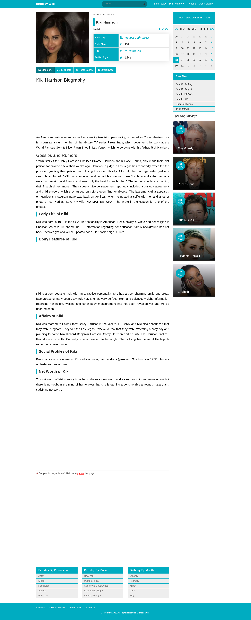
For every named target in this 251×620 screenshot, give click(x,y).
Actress (42, 590)
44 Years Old (132, 50)
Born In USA (182, 99)
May (132, 595)
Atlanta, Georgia (92, 595)
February (134, 581)
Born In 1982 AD (184, 94)
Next (207, 17)
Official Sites (106, 70)
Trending (191, 3)
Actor (41, 576)
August (129, 37)
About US (40, 607)
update (80, 473)
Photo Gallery (85, 70)
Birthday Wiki (45, 3)
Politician (43, 595)
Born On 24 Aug (184, 84)
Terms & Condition (56, 607)
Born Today (160, 3)
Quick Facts (64, 70)
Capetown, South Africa (96, 586)
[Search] (144, 4)
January (134, 576)
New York (89, 576)
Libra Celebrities (184, 104)
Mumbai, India (91, 581)
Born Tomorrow (176, 3)
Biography (46, 70)
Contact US (90, 607)
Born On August (184, 89)
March (133, 586)
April (132, 590)
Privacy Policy (75, 607)
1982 (145, 37)
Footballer (43, 586)
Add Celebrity (206, 3)
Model (96, 29)
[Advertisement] (102, 110)
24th (138, 37)
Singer (41, 581)
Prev (181, 17)
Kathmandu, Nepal (93, 590)
